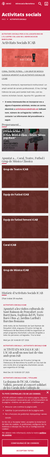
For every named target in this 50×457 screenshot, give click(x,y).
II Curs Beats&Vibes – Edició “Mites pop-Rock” (24, 136)
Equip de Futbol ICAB (16, 194)
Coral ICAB (9, 245)
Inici (4, 19)
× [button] (47, 392)
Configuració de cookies (25, 443)
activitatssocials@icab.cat (27, 109)
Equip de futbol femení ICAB (20, 219)
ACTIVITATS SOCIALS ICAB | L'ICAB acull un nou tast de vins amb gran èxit (23, 352)
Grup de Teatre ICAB (15, 169)
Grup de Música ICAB (16, 270)
